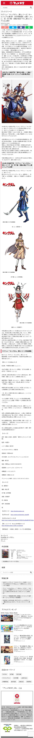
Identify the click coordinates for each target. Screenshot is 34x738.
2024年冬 (3, 537)
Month (15, 613)
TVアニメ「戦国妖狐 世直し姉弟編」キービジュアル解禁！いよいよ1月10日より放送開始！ (17, 596)
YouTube (4, 674)
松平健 (11, 674)
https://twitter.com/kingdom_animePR (20, 514)
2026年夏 (16, 678)
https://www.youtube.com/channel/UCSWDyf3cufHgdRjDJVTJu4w (18, 520)
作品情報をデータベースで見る (11, 561)
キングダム (10, 537)
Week (11, 613)
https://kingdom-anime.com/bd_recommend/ (12, 525)
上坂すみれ (24, 678)
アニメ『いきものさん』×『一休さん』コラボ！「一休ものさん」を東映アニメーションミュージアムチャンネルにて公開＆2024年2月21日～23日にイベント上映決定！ (17, 591)
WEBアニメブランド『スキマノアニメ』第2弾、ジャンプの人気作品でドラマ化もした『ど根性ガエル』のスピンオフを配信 (17, 584)
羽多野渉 (29, 681)
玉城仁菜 (21, 681)
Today (7, 613)
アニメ (3, 541)
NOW (2, 613)
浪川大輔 (18, 674)
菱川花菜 (13, 681)
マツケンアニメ (6, 678)
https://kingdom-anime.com (17, 511)
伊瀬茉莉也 (5, 681)
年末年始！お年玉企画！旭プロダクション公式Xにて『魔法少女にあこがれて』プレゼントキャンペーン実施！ (16, 602)
